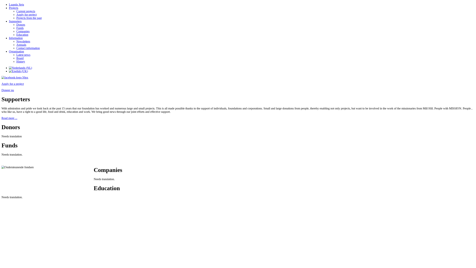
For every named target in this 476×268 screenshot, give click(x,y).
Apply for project (26, 14)
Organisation (16, 51)
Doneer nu (7, 90)
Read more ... (9, 118)
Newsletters (23, 41)
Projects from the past (29, 18)
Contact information (28, 48)
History (20, 61)
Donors (20, 24)
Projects (13, 7)
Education (22, 34)
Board (20, 58)
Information (16, 38)
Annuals (21, 44)
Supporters (15, 21)
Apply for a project (12, 83)
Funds (20, 28)
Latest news (23, 54)
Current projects (25, 11)
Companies (23, 31)
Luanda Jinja (16, 4)
